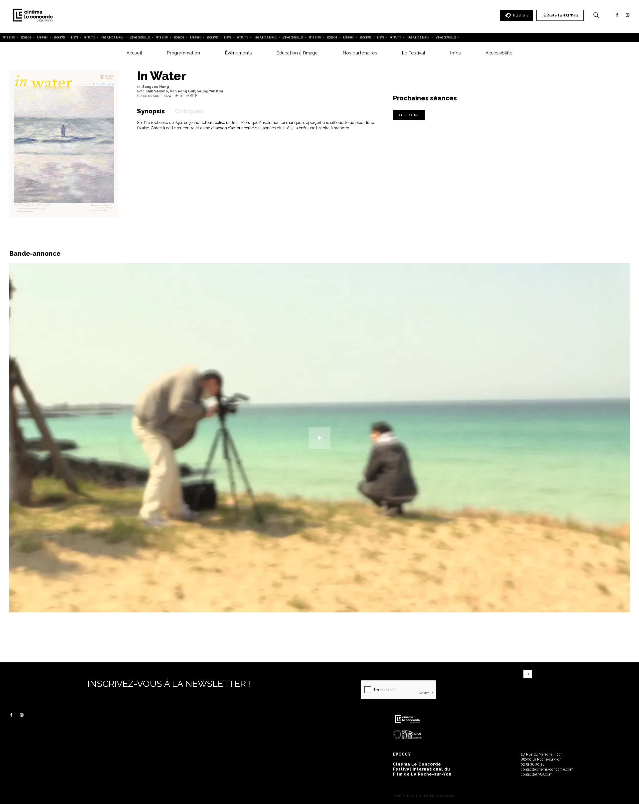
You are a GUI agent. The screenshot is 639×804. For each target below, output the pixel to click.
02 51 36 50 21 (532, 764)
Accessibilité (498, 52)
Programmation (183, 52)
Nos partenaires (360, 52)
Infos (455, 52)
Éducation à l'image (297, 52)
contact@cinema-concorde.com (547, 769)
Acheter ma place (409, 114)
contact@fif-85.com (536, 774)
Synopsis (151, 111)
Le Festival (413, 52)
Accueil (134, 52)
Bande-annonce (35, 253)
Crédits (449, 796)
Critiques (188, 111)
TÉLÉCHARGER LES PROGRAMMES (560, 15)
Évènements (238, 52)
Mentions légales (427, 796)
